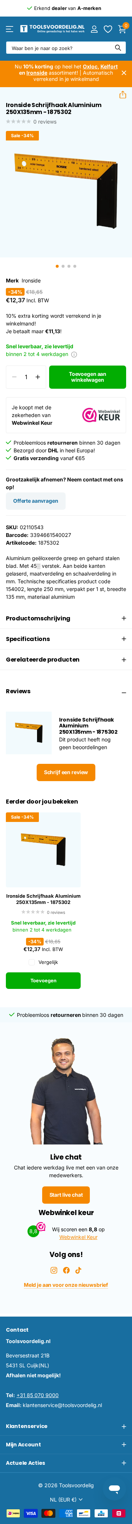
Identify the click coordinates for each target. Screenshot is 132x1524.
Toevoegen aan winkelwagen (87, 377)
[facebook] (66, 1270)
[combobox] (66, 47)
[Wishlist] (107, 29)
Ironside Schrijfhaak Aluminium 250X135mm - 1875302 (43, 899)
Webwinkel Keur (78, 1237)
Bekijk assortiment (10, 29)
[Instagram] (54, 1270)
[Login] (94, 29)
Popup (74, 354)
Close (124, 72)
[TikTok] (78, 1270)
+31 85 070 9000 (37, 1395)
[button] (120, 95)
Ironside (31, 280)
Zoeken (118, 47)
